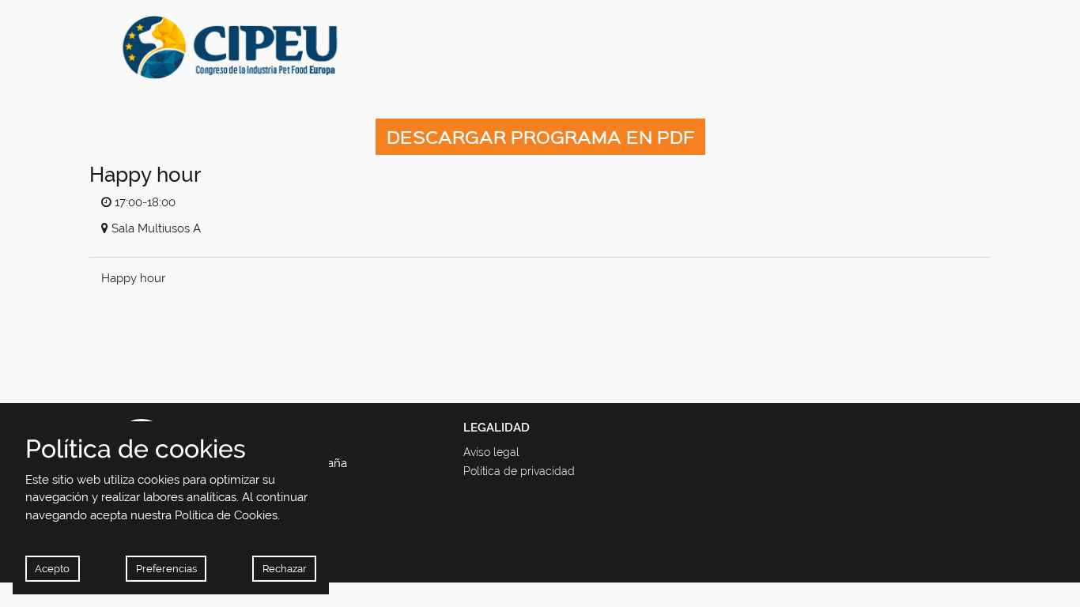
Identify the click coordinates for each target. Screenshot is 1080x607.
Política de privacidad (519, 471)
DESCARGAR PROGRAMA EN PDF (540, 136)
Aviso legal (491, 452)
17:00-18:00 (145, 202)
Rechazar (284, 569)
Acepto (52, 569)
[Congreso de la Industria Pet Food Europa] (231, 47)
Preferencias (166, 569)
